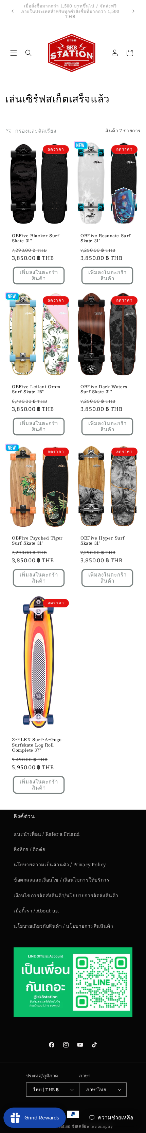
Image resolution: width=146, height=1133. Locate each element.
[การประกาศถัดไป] (133, 11)
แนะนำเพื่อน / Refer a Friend (47, 834)
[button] (13, 52)
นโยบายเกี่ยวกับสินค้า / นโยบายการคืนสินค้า (63, 926)
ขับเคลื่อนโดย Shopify (92, 1126)
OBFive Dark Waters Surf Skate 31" (103, 389)
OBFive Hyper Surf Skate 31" (102, 540)
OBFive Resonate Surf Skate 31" (105, 238)
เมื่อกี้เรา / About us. (36, 911)
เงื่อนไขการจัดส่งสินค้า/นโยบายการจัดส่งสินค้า (66, 896)
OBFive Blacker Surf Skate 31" (35, 238)
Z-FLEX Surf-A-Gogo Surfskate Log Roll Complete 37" (37, 745)
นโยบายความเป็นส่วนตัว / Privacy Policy (60, 865)
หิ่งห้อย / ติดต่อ (29, 849)
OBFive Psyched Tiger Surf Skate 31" (37, 540)
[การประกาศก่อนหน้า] (12, 11)
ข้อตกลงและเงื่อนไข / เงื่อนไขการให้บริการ (61, 880)
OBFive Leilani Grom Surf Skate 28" (36, 389)
